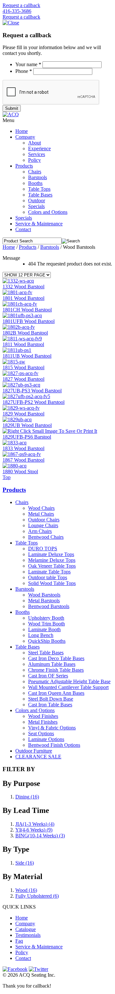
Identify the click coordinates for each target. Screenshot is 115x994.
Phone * (23, 71)
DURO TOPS (42, 548)
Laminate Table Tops (49, 571)
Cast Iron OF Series (48, 675)
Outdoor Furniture (33, 751)
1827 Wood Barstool (23, 379)
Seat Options (41, 733)
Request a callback (21, 5)
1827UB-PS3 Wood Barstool (32, 390)
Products (24, 166)
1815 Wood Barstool (23, 367)
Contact (23, 229)
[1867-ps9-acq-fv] (22, 454)
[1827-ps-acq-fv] (20, 373)
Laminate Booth (44, 629)
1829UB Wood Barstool (27, 425)
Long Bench (40, 635)
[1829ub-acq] (17, 419)
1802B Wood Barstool (25, 333)
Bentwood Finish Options (54, 745)
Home (21, 131)
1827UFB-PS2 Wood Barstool (34, 402)
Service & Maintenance (39, 223)
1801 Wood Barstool (23, 298)
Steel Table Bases (46, 652)
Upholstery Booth (46, 618)
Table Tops (39, 189)
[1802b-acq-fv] (19, 327)
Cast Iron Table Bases (50, 704)
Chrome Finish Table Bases (56, 670)
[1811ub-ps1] (17, 350)
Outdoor (36, 200)
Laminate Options (46, 739)
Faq (19, 941)
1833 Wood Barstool (23, 448)
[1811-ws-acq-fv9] (22, 338)
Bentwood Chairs (46, 537)
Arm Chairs (40, 531)
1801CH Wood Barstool (27, 309)
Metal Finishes (42, 722)
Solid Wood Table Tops (52, 583)
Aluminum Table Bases (51, 664)
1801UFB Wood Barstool (29, 321)
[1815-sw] (14, 361)
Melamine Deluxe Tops (51, 560)
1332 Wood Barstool (23, 286)
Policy (34, 160)
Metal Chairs (41, 514)
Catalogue (25, 929)
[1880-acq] (15, 465)
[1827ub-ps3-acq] (21, 385)
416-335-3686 (17, 11)
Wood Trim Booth (46, 623)
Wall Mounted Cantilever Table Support (68, 687)
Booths (35, 183)
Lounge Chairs (43, 525)
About (34, 142)
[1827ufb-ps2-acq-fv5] (26, 396)
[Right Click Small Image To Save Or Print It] (50, 431)
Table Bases (40, 194)
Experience (39, 148)
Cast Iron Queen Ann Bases (56, 693)
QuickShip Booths (46, 641)
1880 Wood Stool (20, 471)
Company (25, 137)
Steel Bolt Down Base (50, 699)
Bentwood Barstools (48, 606)
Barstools (37, 177)
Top (7, 477)
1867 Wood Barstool (23, 460)
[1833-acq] (15, 442)
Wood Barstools (44, 594)
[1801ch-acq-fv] (20, 304)
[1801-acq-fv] (17, 292)
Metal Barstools (44, 600)
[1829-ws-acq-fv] (21, 408)
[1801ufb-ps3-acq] (22, 315)
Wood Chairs (41, 508)
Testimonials (28, 935)
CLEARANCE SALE (38, 756)
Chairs (34, 171)
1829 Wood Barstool (23, 413)
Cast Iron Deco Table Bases (56, 658)
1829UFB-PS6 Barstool (27, 437)
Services (36, 154)
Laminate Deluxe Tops (51, 554)
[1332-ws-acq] (18, 280)
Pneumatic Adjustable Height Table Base (69, 681)
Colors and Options (47, 212)
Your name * (28, 64)
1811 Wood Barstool (23, 344)
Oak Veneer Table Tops (52, 566)
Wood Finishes (43, 716)
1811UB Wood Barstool (27, 356)
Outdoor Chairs (43, 519)
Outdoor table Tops (47, 577)
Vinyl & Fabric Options (52, 727)
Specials (36, 206)
